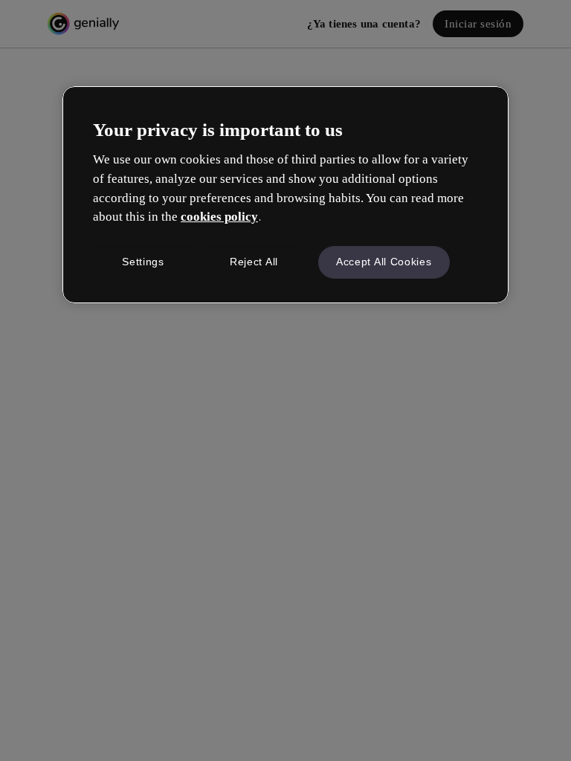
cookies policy (219, 217)
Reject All (254, 262)
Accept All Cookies (384, 262)
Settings (143, 262)
